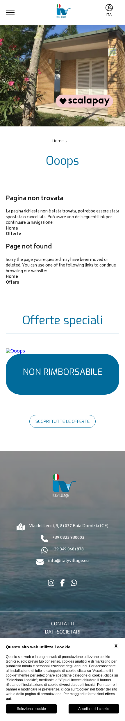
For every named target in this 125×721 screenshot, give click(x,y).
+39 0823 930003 (68, 538)
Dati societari (62, 632)
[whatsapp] (74, 584)
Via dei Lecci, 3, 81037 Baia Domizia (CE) (68, 526)
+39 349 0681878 (68, 550)
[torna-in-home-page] (62, 12)
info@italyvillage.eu (68, 561)
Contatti (62, 623)
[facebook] (62, 584)
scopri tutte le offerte (62, 421)
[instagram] (51, 584)
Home (58, 141)
